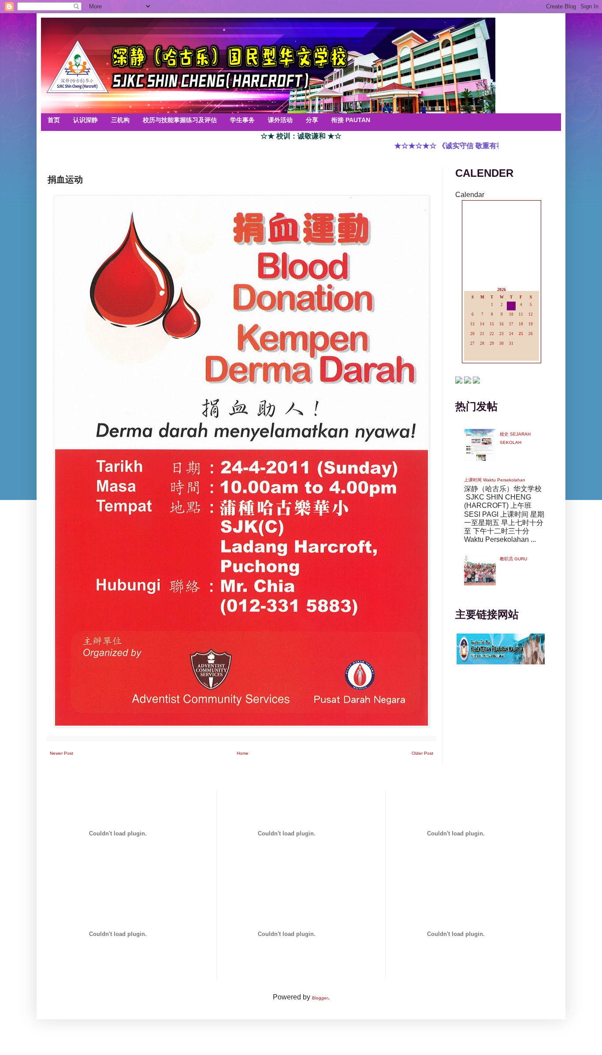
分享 (312, 120)
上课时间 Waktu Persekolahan (494, 479)
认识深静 (85, 120)
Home (243, 753)
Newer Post (61, 753)
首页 (54, 120)
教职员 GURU (513, 558)
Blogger (320, 997)
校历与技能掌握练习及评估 (180, 120)
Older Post (422, 753)
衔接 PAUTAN (350, 120)
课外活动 (280, 120)
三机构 (120, 120)
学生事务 (242, 120)
